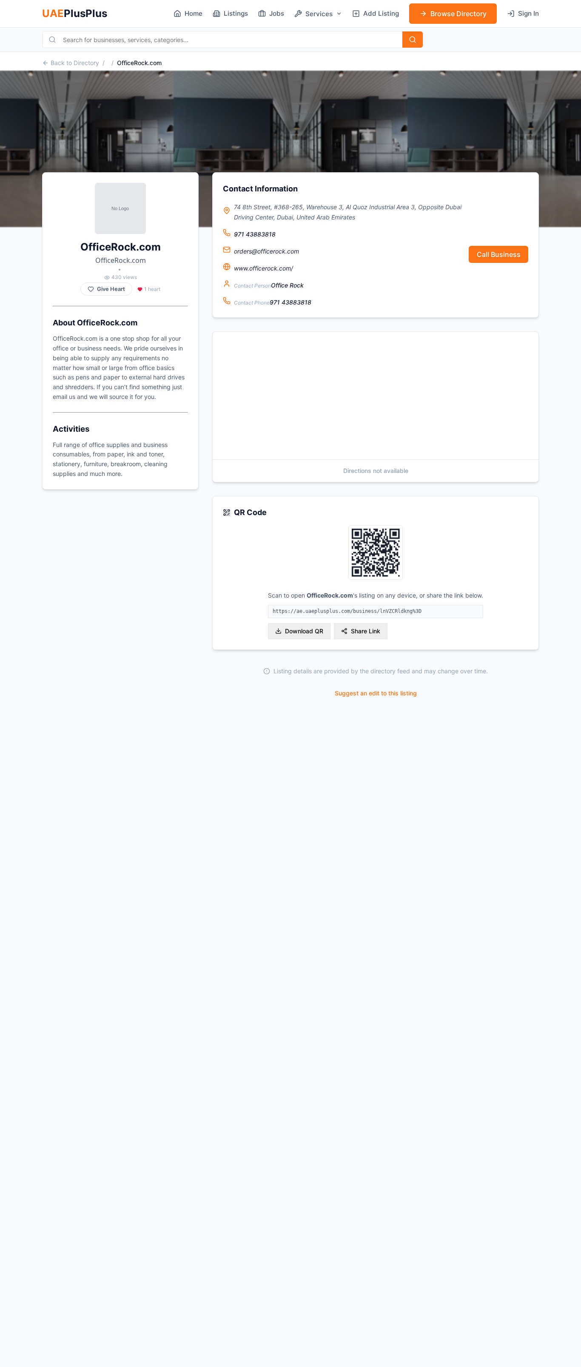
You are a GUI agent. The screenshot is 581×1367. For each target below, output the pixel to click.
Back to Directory (75, 62)
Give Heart (111, 289)
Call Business (499, 254)
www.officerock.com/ (263, 268)
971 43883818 (255, 234)
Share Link (365, 631)
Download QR (304, 631)
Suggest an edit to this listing (376, 693)
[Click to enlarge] (375, 553)
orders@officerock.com (266, 251)
